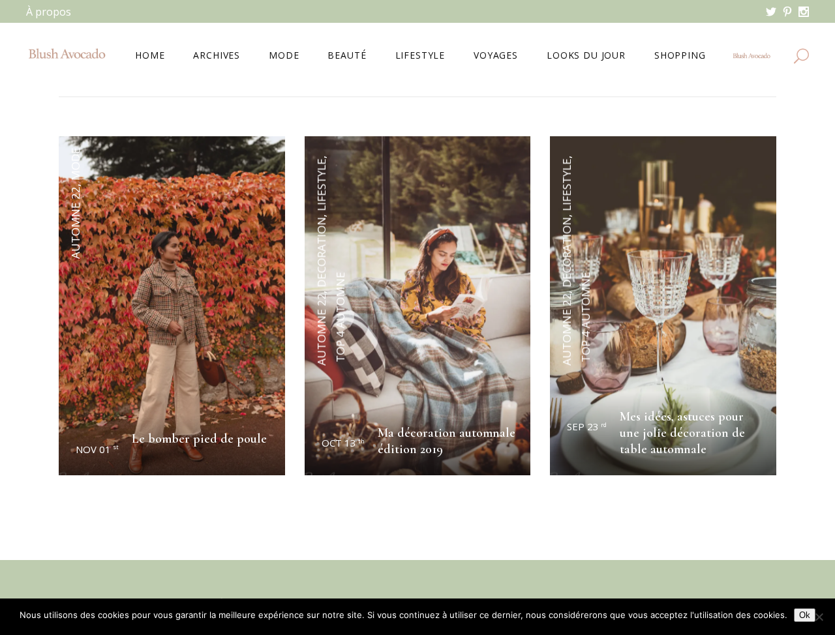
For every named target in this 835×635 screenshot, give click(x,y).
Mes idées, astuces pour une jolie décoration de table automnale (682, 433)
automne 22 (75, 222)
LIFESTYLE (321, 184)
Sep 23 (587, 426)
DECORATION (321, 252)
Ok (804, 615)
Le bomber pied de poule (199, 439)
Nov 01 (97, 449)
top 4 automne (339, 317)
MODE (75, 164)
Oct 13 (343, 442)
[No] (818, 616)
